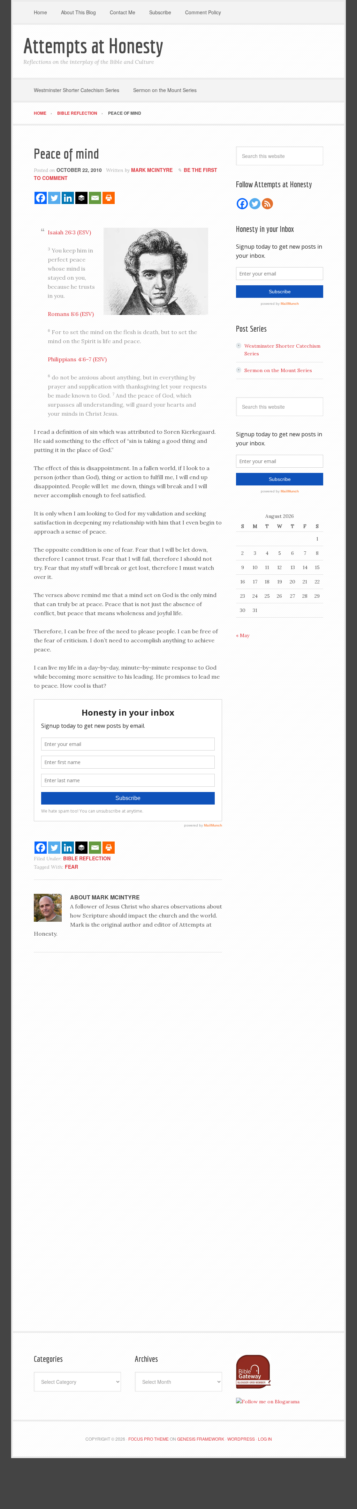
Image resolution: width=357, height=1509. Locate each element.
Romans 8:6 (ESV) (71, 313)
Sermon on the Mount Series (278, 370)
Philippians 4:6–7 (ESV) (77, 359)
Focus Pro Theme (148, 1439)
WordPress (241, 1439)
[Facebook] (41, 198)
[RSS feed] (267, 203)
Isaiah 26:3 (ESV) (69, 232)
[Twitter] (54, 198)
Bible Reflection (87, 858)
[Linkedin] (68, 198)
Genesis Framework (200, 1439)
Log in (265, 1439)
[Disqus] (128, 1053)
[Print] (108, 198)
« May (242, 635)
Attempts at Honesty (93, 45)
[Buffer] (81, 198)
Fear (71, 866)
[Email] (95, 198)
